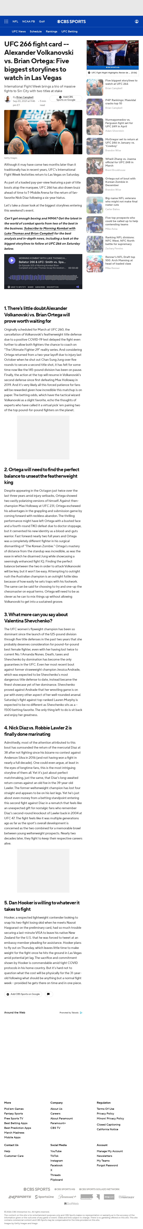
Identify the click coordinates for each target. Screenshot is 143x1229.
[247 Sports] (19, 1196)
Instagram (56, 1160)
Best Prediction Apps (17, 1128)
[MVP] (109, 1195)
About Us (56, 1109)
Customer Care (14, 1156)
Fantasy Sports (13, 1113)
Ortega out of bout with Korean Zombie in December (120, 182)
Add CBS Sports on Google (66, 98)
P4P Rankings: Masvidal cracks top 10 (120, 101)
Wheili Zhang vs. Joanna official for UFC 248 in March (120, 162)
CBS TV (55, 1128)
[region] (113, 55)
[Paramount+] (67, 1196)
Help (7, 1151)
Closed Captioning (108, 1124)
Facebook (56, 1165)
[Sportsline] (44, 1196)
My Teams (103, 1160)
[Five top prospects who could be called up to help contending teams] (94, 224)
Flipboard (56, 1180)
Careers (55, 1113)
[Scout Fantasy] (127, 1196)
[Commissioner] (90, 1195)
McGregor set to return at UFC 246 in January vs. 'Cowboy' (121, 143)
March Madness (14, 1132)
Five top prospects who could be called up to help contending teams (121, 221)
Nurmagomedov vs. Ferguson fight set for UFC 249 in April (119, 123)
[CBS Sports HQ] (64, 1189)
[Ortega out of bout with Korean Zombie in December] (94, 185)
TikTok (54, 1156)
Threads (55, 1175)
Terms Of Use (105, 1109)
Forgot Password (107, 1165)
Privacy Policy (105, 1113)
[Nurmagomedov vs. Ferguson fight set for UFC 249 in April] (94, 126)
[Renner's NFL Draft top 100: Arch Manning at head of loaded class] (94, 263)
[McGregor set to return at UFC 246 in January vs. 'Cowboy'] (94, 146)
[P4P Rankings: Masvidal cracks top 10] (94, 107)
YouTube (56, 1151)
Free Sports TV (13, 1118)
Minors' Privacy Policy (110, 1118)
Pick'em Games (14, 1109)
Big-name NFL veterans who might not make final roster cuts (121, 201)
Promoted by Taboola (69, 1013)
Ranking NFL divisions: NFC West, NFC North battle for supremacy (119, 241)
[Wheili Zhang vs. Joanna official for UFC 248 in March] (94, 165)
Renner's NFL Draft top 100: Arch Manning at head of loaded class (120, 260)
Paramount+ (58, 1123)
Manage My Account (110, 1151)
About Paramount (61, 1118)
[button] (6, 21)
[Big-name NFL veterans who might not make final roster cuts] (94, 205)
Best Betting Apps (15, 1123)
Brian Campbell (24, 97)
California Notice (107, 1129)
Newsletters (104, 1156)
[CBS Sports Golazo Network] (99, 1189)
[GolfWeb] (71, 1204)
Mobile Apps (12, 1137)
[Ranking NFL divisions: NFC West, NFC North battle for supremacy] (94, 244)
